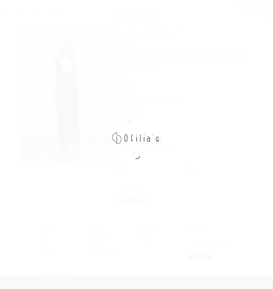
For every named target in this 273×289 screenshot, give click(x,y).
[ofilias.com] (136, 137)
